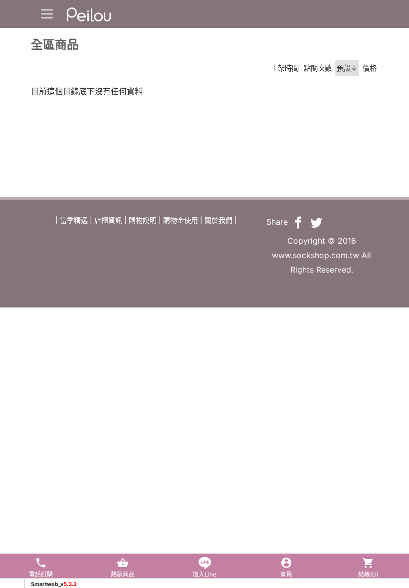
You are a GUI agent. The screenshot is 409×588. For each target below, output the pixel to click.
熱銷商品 (123, 574)
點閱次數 (318, 68)
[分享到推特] (316, 222)
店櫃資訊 (108, 220)
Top (382, 204)
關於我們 (218, 220)
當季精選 (74, 220)
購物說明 (143, 220)
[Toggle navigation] (47, 14)
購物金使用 (180, 220)
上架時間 (285, 68)
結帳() (368, 574)
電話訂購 (41, 574)
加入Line (204, 574)
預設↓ (347, 68)
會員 (286, 574)
